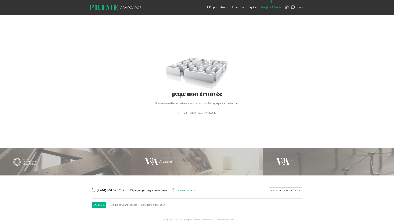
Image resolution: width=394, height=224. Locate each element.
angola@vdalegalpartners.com (151, 190)
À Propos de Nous (217, 7)
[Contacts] (287, 7)
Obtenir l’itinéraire (186, 190)
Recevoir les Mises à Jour (285, 190)
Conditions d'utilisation (153, 204)
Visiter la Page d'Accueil (200, 112)
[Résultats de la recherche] (293, 7)
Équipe (253, 7)
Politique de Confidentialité (123, 204)
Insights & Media (271, 7)
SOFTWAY (230, 220)
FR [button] (300, 7)
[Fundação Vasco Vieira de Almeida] (65, 161)
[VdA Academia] (197, 161)
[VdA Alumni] (328, 161)
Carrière (99, 204)
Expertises (238, 7)
